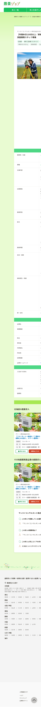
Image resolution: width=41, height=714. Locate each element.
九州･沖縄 (8, 633)
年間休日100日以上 (23, 44)
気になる (23, 451)
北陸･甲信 (8, 605)
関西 (6, 616)
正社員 (20, 41)
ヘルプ (21, 695)
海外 (6, 638)
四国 (6, 627)
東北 (6, 595)
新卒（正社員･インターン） (31, 41)
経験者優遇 (34, 44)
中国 (6, 622)
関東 (6, 600)
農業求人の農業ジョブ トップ (21, 16)
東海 (6, 611)
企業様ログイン (24, 700)
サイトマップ (23, 698)
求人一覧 (15, 10)
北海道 (7, 586)
